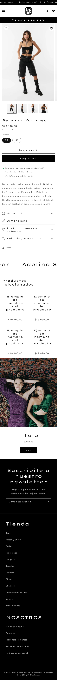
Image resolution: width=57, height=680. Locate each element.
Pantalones (11, 552)
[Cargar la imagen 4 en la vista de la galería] (43, 108)
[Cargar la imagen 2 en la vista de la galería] (22, 108)
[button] (3, 11)
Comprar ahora (28, 158)
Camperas (11, 559)
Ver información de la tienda (19, 176)
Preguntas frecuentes (16, 639)
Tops (8, 533)
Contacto (10, 633)
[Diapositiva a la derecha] (54, 109)
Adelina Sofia (17, 672)
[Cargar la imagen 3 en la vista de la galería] (33, 108)
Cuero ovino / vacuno (16, 592)
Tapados (10, 566)
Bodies (9, 546)
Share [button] (8, 247)
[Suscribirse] (48, 501)
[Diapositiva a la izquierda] (3, 109)
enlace (28, 450)
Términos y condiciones (17, 646)
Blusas (9, 579)
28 (6, 140)
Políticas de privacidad (17, 653)
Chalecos (10, 585)
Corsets (9, 599)
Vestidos (10, 572)
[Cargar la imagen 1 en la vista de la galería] (11, 108)
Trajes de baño (13, 605)
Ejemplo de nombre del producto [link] (15, 303)
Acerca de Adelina (15, 626)
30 (16, 140)
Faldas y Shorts (13, 539)
